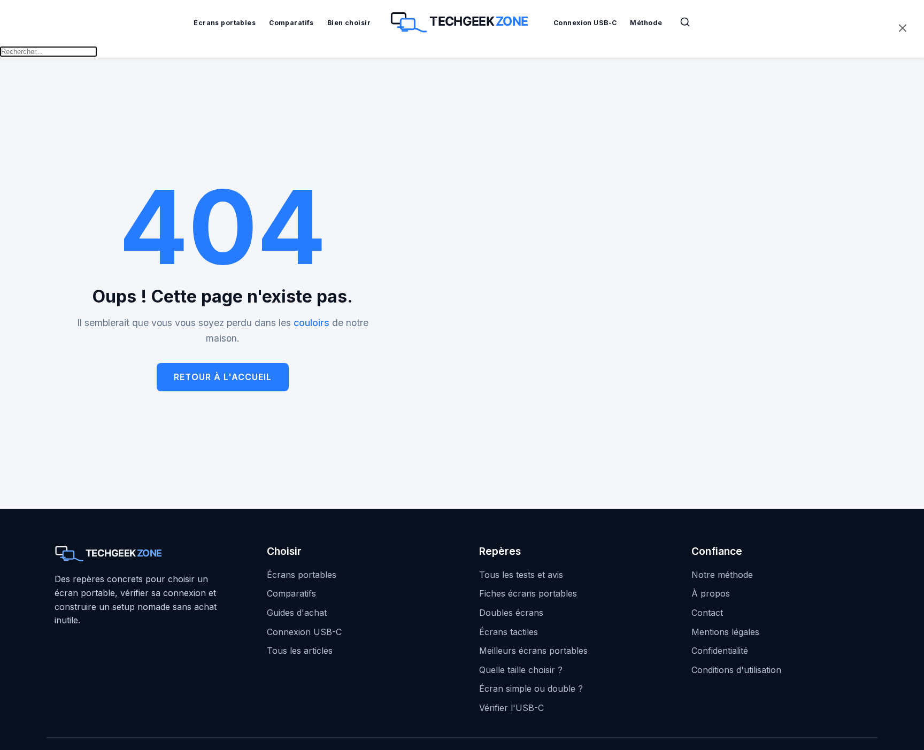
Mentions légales (725, 632)
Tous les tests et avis (521, 574)
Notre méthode (722, 574)
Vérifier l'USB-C (511, 707)
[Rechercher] (685, 22)
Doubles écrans (511, 612)
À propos (710, 593)
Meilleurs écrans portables (533, 650)
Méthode (646, 23)
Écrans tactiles (508, 632)
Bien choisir (349, 23)
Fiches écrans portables (528, 593)
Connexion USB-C (585, 23)
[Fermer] (902, 29)
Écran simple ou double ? (531, 688)
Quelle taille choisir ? (521, 669)
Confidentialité (719, 650)
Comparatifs (291, 23)
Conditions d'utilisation (736, 669)
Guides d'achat (297, 612)
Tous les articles (300, 650)
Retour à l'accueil (223, 377)
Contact (707, 612)
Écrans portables (225, 23)
